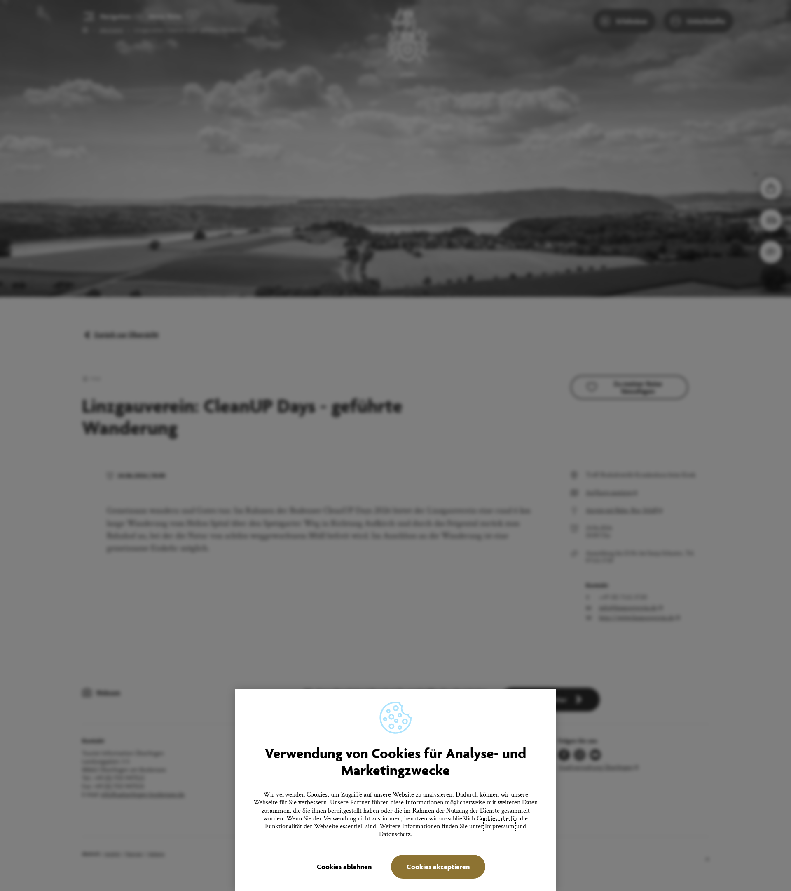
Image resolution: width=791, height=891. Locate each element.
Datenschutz (394, 834)
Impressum (500, 826)
